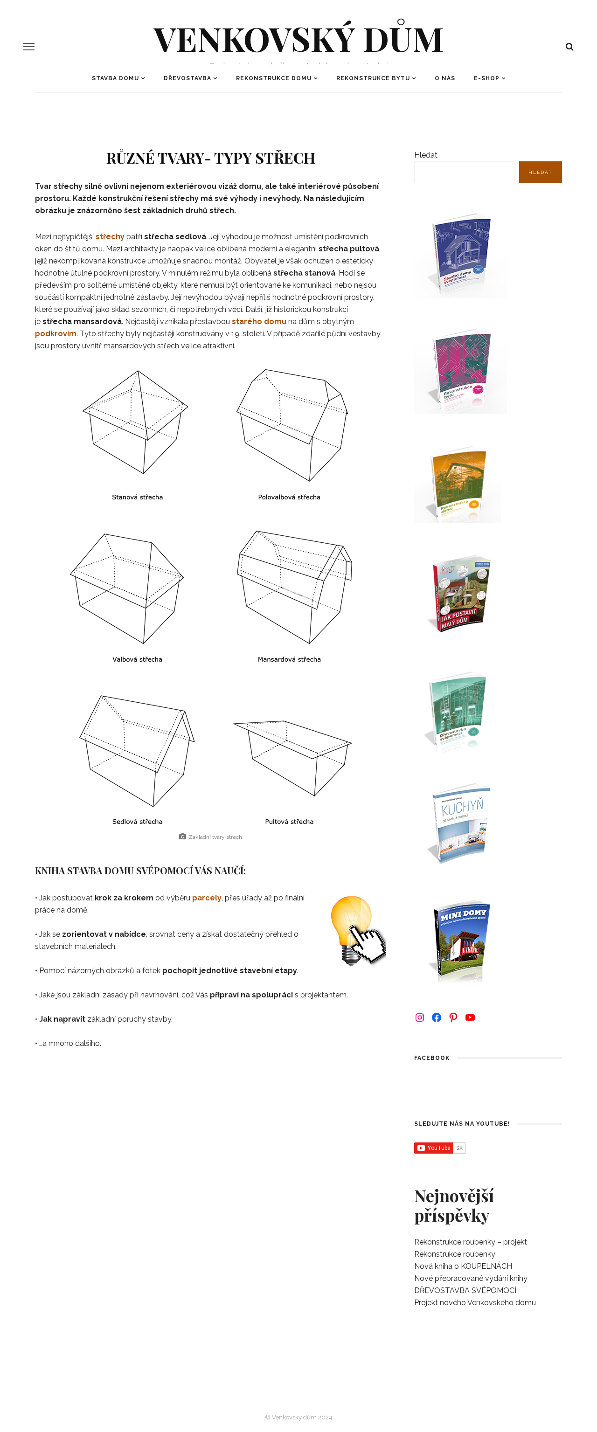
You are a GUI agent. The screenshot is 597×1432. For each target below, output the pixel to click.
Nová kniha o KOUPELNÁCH (463, 1266)
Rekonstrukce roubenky (454, 1254)
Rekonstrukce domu (274, 78)
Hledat (425, 155)
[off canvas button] (29, 46)
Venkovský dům (299, 37)
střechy (110, 236)
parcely (207, 897)
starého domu (259, 321)
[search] (569, 46)
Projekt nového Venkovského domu (475, 1302)
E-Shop (487, 78)
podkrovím (55, 333)
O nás (445, 78)
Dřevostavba (187, 78)
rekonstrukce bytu (373, 78)
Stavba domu (115, 78)
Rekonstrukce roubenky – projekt (470, 1242)
